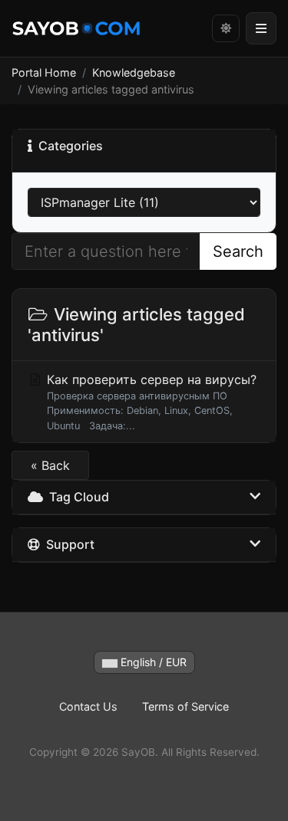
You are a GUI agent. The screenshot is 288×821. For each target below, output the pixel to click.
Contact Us (88, 706)
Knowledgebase (133, 72)
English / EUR (152, 661)
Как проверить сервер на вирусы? (150, 401)
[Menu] (261, 28)
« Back (50, 465)
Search (238, 251)
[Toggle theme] (226, 28)
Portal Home (44, 72)
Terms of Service (185, 706)
